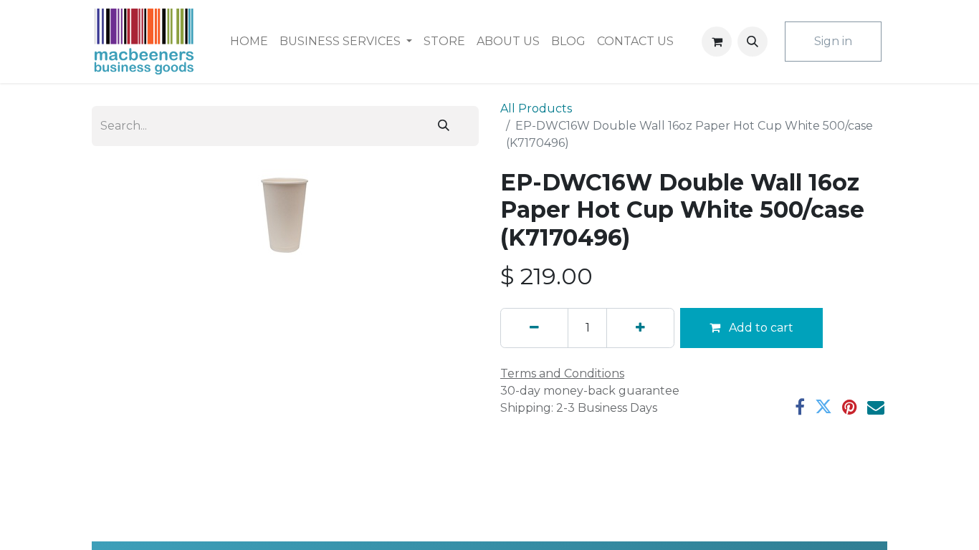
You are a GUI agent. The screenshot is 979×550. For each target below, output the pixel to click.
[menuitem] (249, 41)
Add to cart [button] (759, 327)
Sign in (833, 41)
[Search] (444, 126)
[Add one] (640, 328)
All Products (536, 108)
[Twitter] (823, 406)
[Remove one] (534, 328)
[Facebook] (800, 406)
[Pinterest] (849, 406)
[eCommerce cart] (717, 41)
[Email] (875, 406)
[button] (752, 41)
